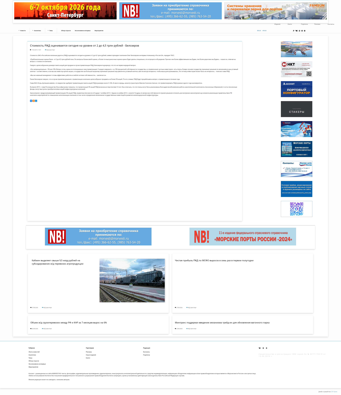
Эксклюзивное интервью (82, 30)
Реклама (317, 24)
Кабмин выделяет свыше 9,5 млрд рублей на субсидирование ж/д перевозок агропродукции (57, 262)
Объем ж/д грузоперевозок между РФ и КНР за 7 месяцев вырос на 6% (68, 322)
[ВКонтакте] (31, 101)
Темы (30, 358)
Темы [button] (51, 30)
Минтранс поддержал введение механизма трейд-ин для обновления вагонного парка (222, 322)
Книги (290, 24)
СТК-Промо (334, 391)
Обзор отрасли (66, 30)
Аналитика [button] (37, 30)
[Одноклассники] (34, 101)
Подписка (304, 24)
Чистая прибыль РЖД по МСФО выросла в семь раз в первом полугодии (214, 260)
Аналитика (32, 355)
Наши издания (91, 355)
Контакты (331, 24)
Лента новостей (34, 352)
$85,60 (259, 30)
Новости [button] (23, 30)
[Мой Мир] (36, 101)
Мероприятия (99, 30)
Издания (277, 24)
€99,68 (264, 30)
